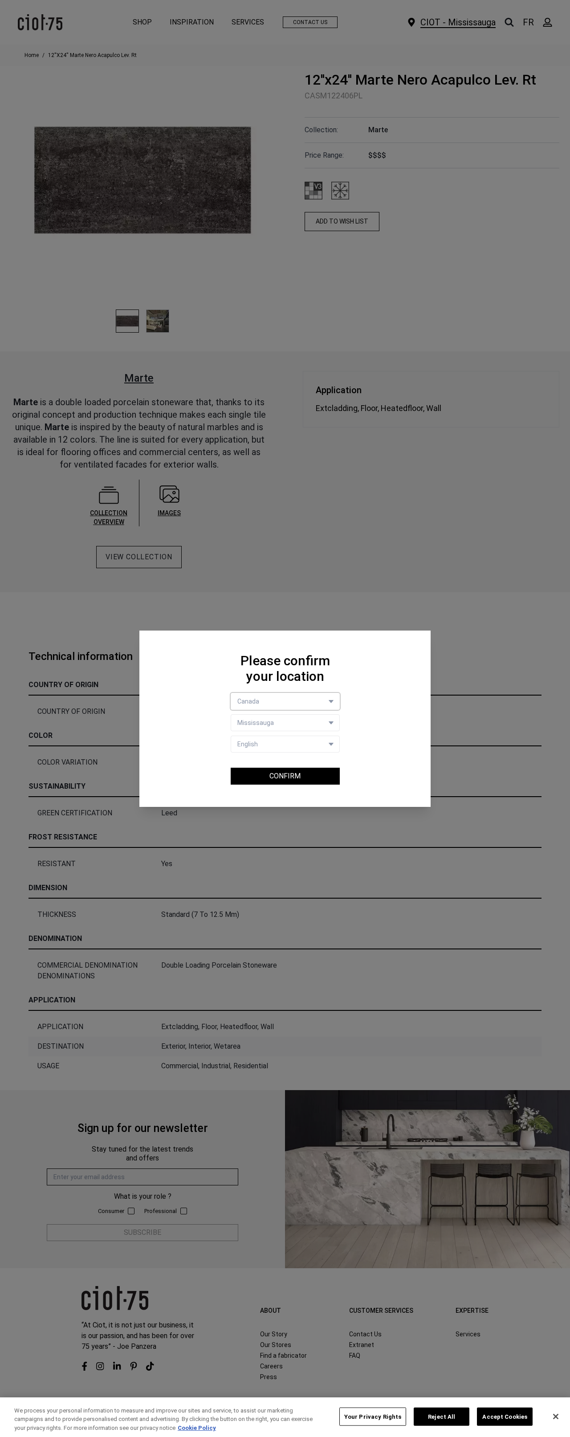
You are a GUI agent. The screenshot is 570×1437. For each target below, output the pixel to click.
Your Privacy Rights (372, 1416)
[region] (285, 1417)
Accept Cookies (504, 1416)
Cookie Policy (197, 1428)
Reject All (441, 1416)
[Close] (556, 1416)
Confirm (285, 776)
